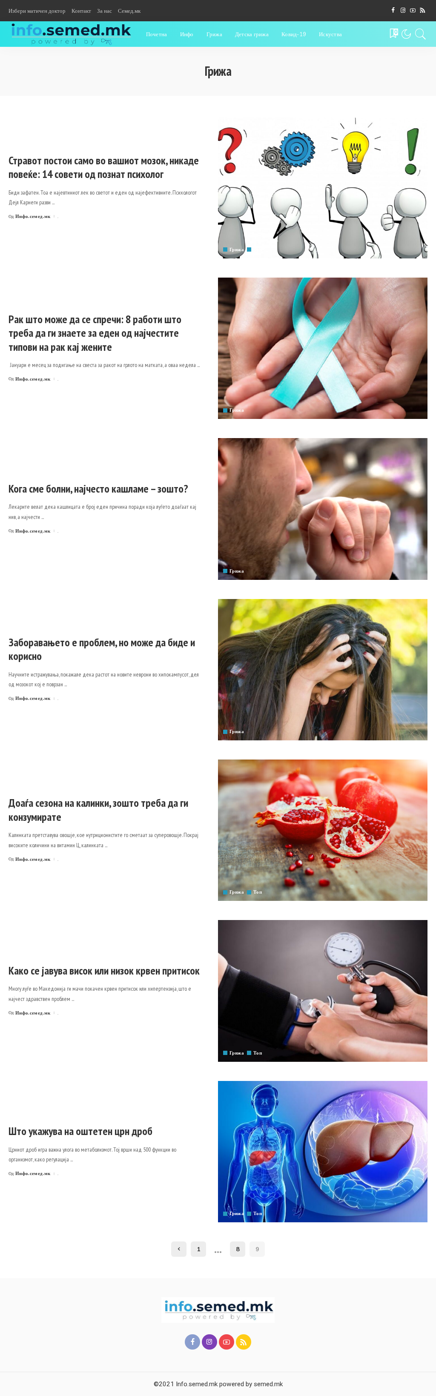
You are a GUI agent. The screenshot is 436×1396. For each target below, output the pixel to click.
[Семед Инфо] (71, 34)
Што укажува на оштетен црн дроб (80, 1131)
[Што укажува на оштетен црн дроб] (322, 1151)
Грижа (236, 249)
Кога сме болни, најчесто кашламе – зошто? (98, 489)
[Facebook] (393, 10)
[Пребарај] (420, 34)
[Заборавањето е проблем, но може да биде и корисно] (322, 669)
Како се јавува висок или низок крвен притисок (104, 970)
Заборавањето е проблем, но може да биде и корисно (102, 649)
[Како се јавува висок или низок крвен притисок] (322, 990)
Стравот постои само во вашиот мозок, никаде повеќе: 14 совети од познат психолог (104, 167)
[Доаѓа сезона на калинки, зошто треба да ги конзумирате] (322, 830)
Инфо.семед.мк (33, 216)
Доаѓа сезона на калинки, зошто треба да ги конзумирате (98, 810)
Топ (257, 249)
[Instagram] (403, 10)
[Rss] (422, 10)
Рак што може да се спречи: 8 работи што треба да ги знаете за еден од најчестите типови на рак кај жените (95, 333)
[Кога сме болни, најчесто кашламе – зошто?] (322, 508)
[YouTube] (413, 10)
